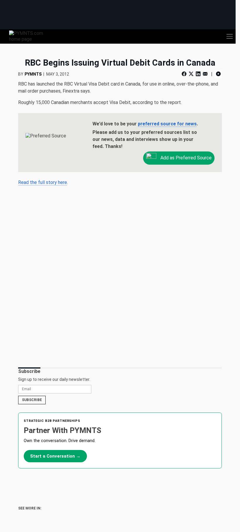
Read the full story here (42, 182)
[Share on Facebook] (185, 74)
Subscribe (32, 400)
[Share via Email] (205, 74)
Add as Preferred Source (185, 157)
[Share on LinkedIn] (198, 74)
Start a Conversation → (55, 456)
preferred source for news (167, 124)
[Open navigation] (229, 36)
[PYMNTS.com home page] (29, 36)
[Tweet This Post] (191, 74)
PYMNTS (33, 74)
